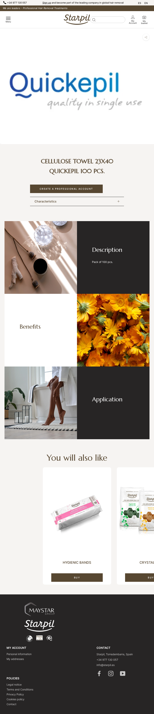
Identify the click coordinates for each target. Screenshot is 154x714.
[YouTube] (123, 673)
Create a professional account (66, 188)
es (139, 3)
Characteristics (46, 201)
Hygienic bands (77, 562)
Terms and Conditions (20, 689)
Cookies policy (15, 699)
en (146, 3)
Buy (77, 577)
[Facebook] (99, 673)
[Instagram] (111, 673)
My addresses (15, 659)
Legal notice (14, 684)
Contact (11, 704)
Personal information (19, 654)
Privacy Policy (15, 694)
